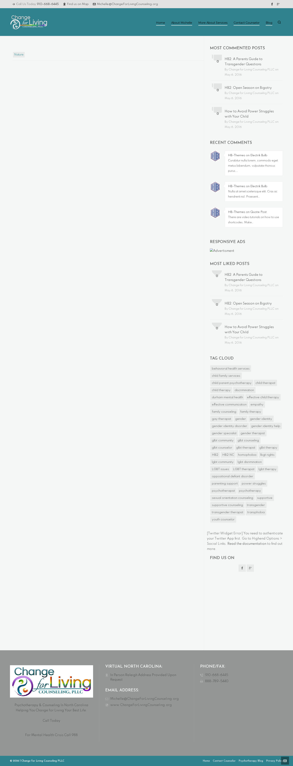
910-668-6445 (216, 675)
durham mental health (227, 397)
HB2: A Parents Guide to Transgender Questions (244, 61)
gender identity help (265, 426)
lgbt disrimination (250, 462)
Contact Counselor (224, 761)
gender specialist (224, 433)
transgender (256, 505)
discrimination (244, 390)
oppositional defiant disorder (232, 476)
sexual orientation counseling (232, 498)
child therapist (265, 383)
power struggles (254, 483)
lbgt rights (267, 455)
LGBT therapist (244, 469)
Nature (19, 54)
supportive (264, 498)
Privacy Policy (274, 761)
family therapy (250, 411)
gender (240, 419)
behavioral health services (231, 368)
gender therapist (253, 433)
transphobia (256, 512)
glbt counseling (248, 440)
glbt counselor (222, 447)
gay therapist (221, 419)
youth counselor (223, 519)
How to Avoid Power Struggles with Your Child (249, 114)
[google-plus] (279, 4)
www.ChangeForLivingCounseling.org (141, 705)
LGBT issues (220, 469)
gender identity (261, 419)
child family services (226, 376)
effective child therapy (263, 397)
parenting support (225, 483)
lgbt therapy (267, 469)
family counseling (224, 411)
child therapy (221, 390)
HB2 (215, 455)
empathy (257, 404)
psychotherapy (250, 490)
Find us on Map (78, 4)
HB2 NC (228, 455)
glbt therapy (268, 447)
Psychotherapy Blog (251, 761)
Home (206, 761)
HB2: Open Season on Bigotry (248, 88)
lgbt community (223, 462)
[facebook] (273, 4)
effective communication (229, 404)
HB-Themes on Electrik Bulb (247, 155)
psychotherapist (223, 490)
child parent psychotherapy (232, 383)
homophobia (247, 455)
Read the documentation (246, 544)
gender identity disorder (229, 426)
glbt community (223, 440)
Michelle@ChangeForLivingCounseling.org (127, 4)
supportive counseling (227, 505)
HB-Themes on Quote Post (247, 212)
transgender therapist (227, 512)
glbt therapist (245, 447)
